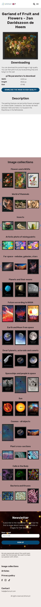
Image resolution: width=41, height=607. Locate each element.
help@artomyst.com (8, 591)
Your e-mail (6, 533)
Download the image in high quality (20, 90)
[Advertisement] (20, 135)
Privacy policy (8, 575)
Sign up (20, 542)
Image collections (10, 566)
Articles (5, 571)
